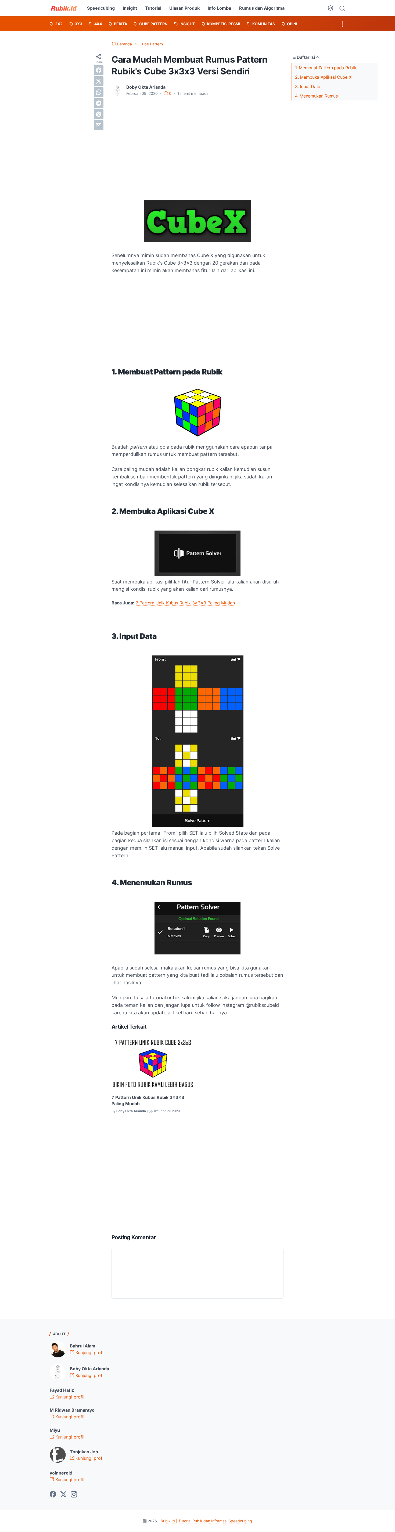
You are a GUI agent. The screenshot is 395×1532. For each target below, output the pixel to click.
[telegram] (98, 103)
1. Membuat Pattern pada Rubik (325, 67)
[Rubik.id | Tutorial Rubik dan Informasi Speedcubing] (64, 8)
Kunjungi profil (89, 1352)
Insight (130, 8)
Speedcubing (101, 8)
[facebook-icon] (53, 1494)
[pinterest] (98, 114)
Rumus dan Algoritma (262, 8)
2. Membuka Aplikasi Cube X (323, 77)
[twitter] (98, 81)
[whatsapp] (98, 92)
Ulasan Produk (184, 8)
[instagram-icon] (74, 1494)
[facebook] (98, 70)
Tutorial (153, 8)
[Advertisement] (197, 140)
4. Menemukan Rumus (316, 96)
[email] (98, 125)
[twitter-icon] (63, 1494)
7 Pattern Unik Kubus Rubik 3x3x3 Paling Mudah (185, 602)
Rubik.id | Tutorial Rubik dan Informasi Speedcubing (206, 1521)
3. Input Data (307, 86)
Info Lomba (219, 8)
